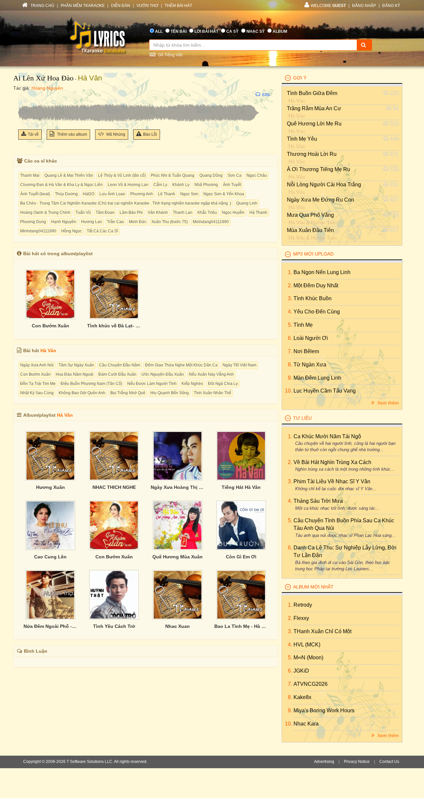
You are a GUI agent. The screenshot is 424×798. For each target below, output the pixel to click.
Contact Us (389, 761)
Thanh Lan (182, 212)
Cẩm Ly (160, 184)
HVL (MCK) (306, 644)
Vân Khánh (158, 212)
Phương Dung (33, 221)
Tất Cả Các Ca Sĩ (102, 231)
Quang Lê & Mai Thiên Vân (68, 175)
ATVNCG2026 (310, 684)
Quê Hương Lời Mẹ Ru (314, 123)
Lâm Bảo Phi (131, 212)
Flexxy (301, 618)
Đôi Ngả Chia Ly (223, 383)
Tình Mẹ (303, 325)
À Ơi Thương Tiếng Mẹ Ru (318, 169)
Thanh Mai (29, 175)
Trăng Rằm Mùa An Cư (314, 108)
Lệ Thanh (166, 194)
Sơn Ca (234, 175)
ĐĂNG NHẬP (364, 5)
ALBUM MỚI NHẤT (313, 586)
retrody (302, 605)
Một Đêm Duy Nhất (315, 285)
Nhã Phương (206, 184)
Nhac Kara (306, 724)
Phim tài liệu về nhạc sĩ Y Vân (331, 481)
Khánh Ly (180, 184)
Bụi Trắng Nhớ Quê (127, 393)
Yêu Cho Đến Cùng (316, 311)
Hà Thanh (258, 212)
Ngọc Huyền (233, 212)
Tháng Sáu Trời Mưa (318, 501)
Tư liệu (302, 418)
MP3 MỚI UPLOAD (313, 254)
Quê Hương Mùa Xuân (177, 556)
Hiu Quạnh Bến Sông (169, 393)
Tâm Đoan (105, 212)
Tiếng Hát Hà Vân (241, 487)
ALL (159, 31)
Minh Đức (137, 221)
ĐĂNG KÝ (391, 5)
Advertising (324, 761)
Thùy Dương (66, 194)
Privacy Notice (357, 761)
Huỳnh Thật (324, 222)
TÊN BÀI (178, 31)
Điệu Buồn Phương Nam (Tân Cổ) (91, 383)
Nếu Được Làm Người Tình (152, 383)
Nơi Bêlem (306, 351)
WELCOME (328, 5)
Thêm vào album (71, 134)
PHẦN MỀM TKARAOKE (83, 5)
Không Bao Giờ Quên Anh (82, 393)
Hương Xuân (50, 487)
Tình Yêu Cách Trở (114, 626)
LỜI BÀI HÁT (206, 31)
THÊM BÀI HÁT (178, 5)
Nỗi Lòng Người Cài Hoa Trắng (324, 184)
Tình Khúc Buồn (312, 298)
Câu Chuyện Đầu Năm (119, 365)
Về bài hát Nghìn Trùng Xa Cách (332, 462)
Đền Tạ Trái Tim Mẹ (38, 383)
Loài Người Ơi (310, 338)
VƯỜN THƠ (147, 5)
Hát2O (88, 194)
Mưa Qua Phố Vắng (310, 215)
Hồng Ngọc (71, 231)
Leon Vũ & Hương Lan (128, 184)
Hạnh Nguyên (63, 221)
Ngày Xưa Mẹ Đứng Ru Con (320, 200)
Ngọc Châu (256, 175)
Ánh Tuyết (232, 184)
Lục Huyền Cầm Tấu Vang (324, 391)
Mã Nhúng (115, 134)
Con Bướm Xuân (50, 325)
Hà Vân (90, 78)
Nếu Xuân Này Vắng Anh (211, 374)
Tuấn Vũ (83, 212)
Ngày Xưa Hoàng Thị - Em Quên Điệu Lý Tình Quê (177, 487)
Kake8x (302, 697)
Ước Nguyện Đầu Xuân (162, 374)
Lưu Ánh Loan (112, 194)
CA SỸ (232, 31)
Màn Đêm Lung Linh (317, 378)
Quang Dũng (211, 175)
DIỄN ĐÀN (120, 5)
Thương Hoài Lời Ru (312, 154)
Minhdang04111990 (211, 221)
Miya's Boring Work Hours (323, 710)
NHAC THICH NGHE (114, 487)
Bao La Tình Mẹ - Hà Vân (241, 626)
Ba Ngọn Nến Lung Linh (321, 272)
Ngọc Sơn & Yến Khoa (223, 194)
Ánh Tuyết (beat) (35, 194)
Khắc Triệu (207, 212)
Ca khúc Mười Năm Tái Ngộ (327, 436)
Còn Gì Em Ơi (241, 556)
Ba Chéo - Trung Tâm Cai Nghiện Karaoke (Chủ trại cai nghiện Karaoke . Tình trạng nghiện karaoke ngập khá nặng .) (125, 203)
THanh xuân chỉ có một (322, 631)
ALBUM (280, 31)
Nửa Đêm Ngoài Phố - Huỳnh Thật (50, 626)
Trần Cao (115, 221)
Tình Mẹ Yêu (302, 139)
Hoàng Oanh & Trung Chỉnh (45, 212)
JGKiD (301, 671)
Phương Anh (141, 194)
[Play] (24, 94)
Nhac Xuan (177, 626)
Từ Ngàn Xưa (309, 364)
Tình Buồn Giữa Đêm (312, 93)
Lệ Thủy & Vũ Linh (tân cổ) (122, 175)
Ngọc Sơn (189, 194)
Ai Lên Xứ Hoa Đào (43, 78)
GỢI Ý (299, 77)
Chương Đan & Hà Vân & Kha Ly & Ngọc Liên (61, 184)
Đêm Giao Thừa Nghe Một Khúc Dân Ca (181, 365)
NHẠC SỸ (255, 31)
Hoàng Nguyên (47, 88)
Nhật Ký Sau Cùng (37, 393)
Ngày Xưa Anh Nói (37, 365)
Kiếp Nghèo (192, 383)
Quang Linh (246, 203)
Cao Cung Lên (50, 556)
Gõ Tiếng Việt (170, 55)
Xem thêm (387, 402)
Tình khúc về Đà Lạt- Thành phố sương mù (114, 325)
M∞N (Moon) (308, 657)
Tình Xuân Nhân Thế (212, 393)
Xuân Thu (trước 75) (169, 221)
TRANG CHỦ (41, 5)
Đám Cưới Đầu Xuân (117, 374)
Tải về (33, 134)
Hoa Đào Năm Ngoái (74, 374)
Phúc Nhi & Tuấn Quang (172, 175)
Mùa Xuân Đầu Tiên (310, 230)
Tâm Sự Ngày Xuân (76, 365)
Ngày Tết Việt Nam (239, 365)
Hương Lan (91, 221)
